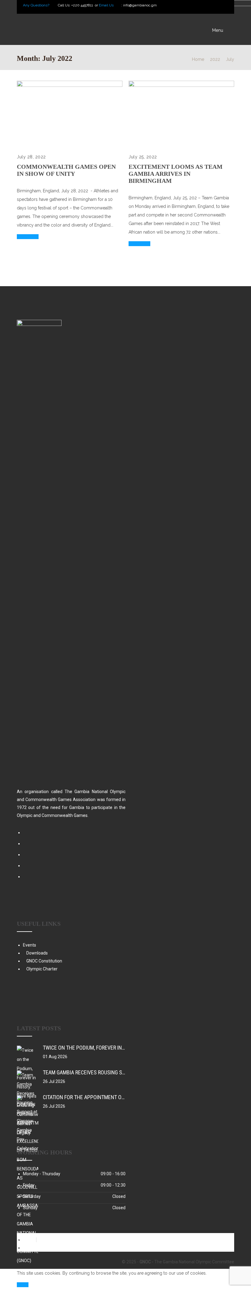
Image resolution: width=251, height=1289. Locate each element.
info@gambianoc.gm (140, 5)
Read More (28, 236)
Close (22, 1284)
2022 (215, 59)
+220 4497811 (82, 5)
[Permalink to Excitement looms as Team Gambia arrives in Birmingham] (181, 85)
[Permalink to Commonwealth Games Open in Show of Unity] (69, 85)
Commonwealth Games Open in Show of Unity (66, 170)
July (230, 59)
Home (198, 59)
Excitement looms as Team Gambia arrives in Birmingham (176, 173)
